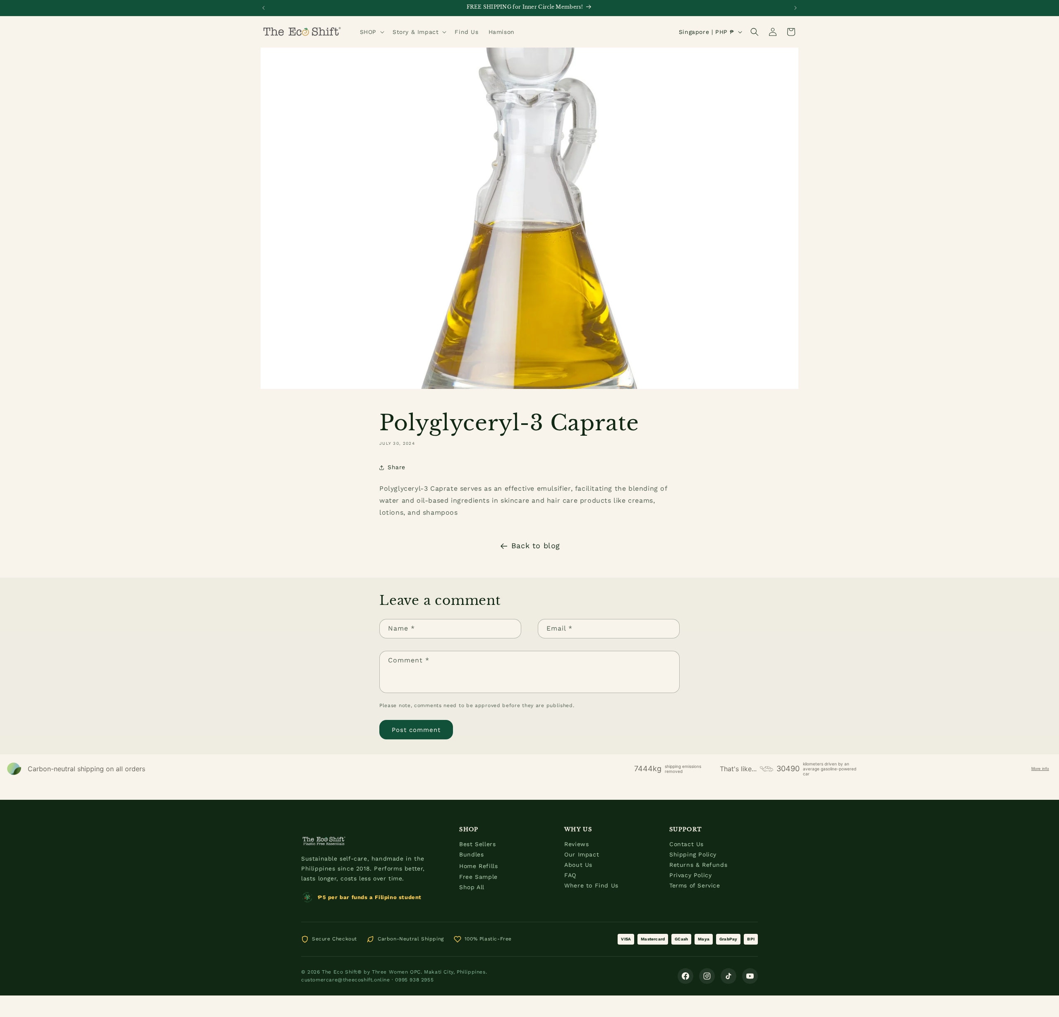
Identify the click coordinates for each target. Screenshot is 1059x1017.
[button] (371, 32)
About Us (578, 864)
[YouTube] (750, 976)
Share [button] (396, 467)
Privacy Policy (690, 875)
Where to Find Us (591, 885)
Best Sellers (477, 844)
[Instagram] (707, 976)
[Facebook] (685, 976)
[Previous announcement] (263, 8)
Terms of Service (694, 885)
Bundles (471, 854)
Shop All (471, 887)
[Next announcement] (795, 8)
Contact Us (686, 844)
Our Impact (581, 854)
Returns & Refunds (698, 864)
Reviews (576, 844)
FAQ (570, 875)
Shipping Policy (692, 854)
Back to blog (535, 545)
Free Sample (478, 876)
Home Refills (478, 866)
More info (1040, 768)
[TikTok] (728, 976)
